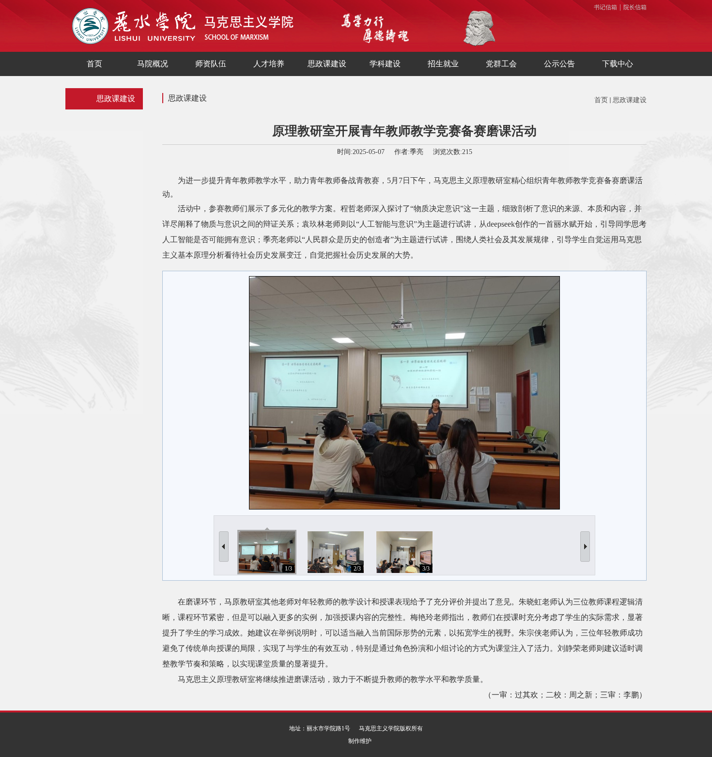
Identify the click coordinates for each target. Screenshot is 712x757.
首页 (601, 100)
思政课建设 (630, 100)
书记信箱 (605, 7)
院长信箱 (635, 7)
